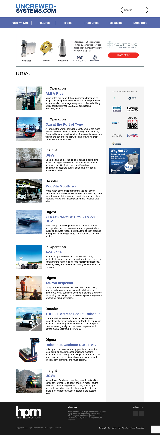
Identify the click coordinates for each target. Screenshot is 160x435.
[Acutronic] (80, 50)
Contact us (140, 428)
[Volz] (124, 161)
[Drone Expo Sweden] (117, 109)
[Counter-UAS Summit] (132, 123)
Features (44, 22)
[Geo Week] (117, 98)
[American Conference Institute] (132, 98)
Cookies (108, 428)
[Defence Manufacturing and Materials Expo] (117, 143)
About (133, 428)
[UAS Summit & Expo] (132, 109)
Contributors (117, 428)
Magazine (116, 22)
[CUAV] (117, 135)
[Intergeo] (132, 135)
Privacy (102, 428)
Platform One (20, 22)
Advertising (126, 428)
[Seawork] (117, 123)
